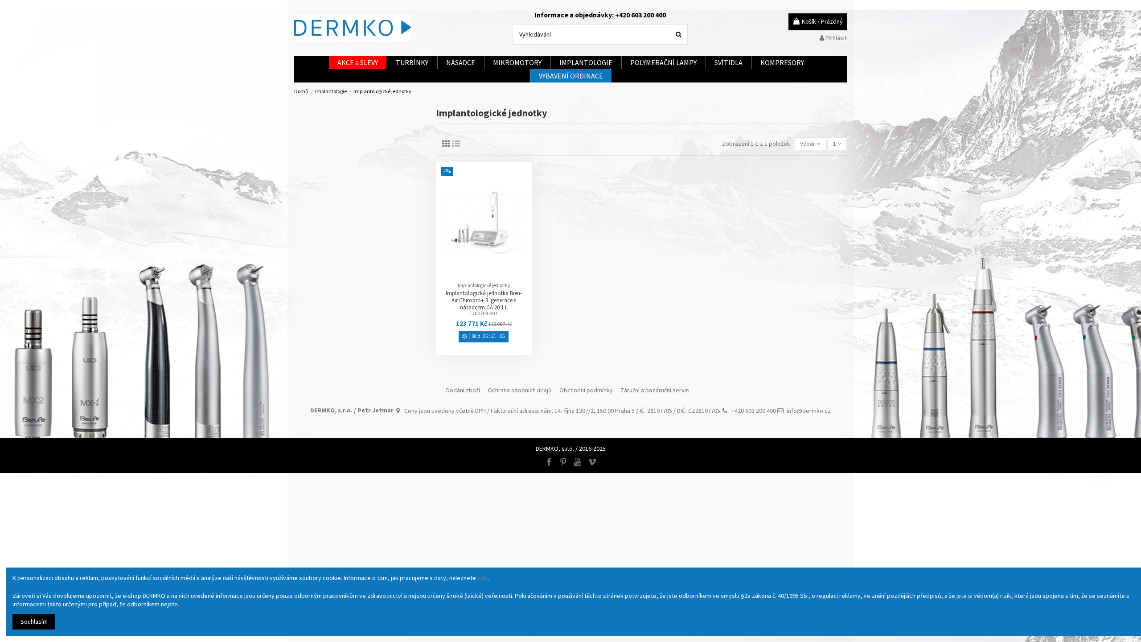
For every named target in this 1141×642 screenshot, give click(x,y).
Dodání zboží (463, 390)
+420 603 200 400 (753, 411)
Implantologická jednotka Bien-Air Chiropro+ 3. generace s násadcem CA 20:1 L (484, 300)
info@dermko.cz (809, 411)
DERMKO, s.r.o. (555, 448)
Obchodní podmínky (586, 390)
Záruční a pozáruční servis (654, 390)
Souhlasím (34, 621)
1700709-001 (484, 313)
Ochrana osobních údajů (520, 390)
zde (482, 578)
